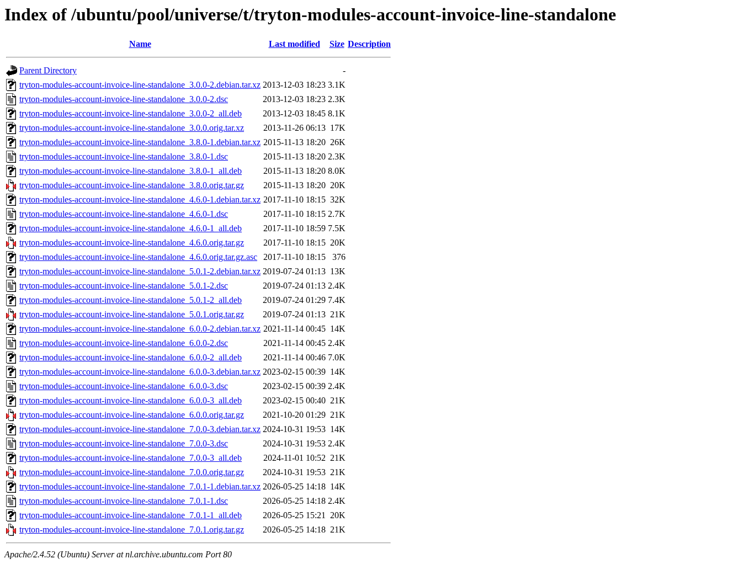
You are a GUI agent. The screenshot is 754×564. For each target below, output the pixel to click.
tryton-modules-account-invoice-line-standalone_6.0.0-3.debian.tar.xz (140, 371)
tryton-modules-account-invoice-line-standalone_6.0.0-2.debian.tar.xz (140, 328)
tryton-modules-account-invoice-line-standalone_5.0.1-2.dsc (123, 285)
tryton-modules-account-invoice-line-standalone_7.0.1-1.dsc (123, 501)
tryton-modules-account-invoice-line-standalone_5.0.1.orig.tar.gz (131, 314)
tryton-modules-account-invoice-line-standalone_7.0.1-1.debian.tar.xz (140, 486)
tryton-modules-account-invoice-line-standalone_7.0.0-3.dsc (123, 443)
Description (369, 44)
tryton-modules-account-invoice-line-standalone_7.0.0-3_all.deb (130, 457)
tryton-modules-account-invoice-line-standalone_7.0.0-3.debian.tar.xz (140, 429)
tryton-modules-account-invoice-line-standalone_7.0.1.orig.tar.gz (131, 529)
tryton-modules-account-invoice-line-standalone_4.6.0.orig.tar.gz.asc (138, 257)
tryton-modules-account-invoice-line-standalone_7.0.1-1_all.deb (130, 515)
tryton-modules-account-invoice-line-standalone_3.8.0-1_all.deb (130, 170)
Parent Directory (48, 70)
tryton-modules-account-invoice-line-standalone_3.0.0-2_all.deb (130, 113)
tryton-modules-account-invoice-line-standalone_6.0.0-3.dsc (123, 386)
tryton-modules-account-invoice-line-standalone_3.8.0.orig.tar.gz (131, 185)
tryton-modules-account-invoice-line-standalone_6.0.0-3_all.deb (130, 400)
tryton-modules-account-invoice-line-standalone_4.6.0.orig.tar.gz (131, 242)
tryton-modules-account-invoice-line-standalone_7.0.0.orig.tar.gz (131, 472)
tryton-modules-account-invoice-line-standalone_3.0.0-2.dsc (123, 99)
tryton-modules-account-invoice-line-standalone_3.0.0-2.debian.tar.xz (140, 84)
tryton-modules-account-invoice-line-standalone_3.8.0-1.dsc (123, 156)
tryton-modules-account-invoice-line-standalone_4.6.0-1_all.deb (130, 228)
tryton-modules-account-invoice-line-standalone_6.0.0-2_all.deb (130, 357)
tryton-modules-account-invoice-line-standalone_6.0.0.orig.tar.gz (131, 414)
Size (337, 44)
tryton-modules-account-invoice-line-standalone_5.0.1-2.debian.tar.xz (140, 271)
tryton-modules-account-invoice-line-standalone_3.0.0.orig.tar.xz (131, 127)
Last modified (294, 44)
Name (140, 44)
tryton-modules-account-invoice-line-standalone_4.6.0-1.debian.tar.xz (140, 199)
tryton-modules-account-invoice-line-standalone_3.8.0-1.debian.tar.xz (140, 142)
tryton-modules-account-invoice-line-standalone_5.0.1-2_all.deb (130, 300)
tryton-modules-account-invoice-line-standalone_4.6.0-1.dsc (123, 214)
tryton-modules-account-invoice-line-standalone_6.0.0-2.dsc (123, 343)
